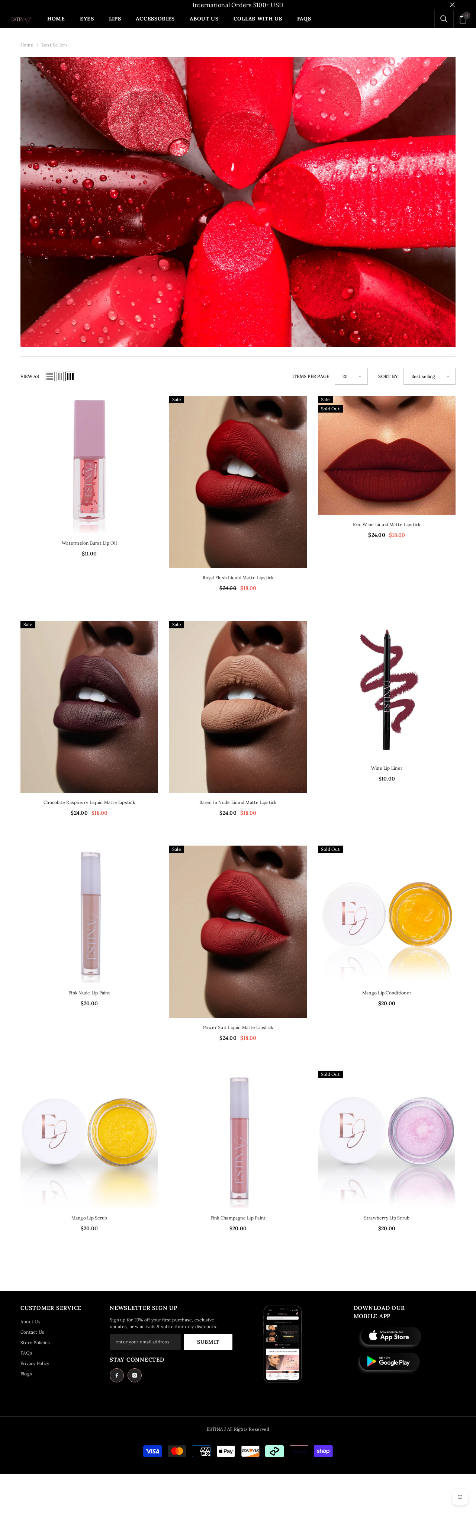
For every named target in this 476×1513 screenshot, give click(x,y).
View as (29, 376)
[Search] (444, 19)
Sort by (388, 376)
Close (452, 5)
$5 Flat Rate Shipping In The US (238, 5)
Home (26, 45)
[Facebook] (117, 1375)
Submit (208, 1342)
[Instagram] (135, 1375)
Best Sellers (55, 45)
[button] (50, 376)
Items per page (310, 376)
